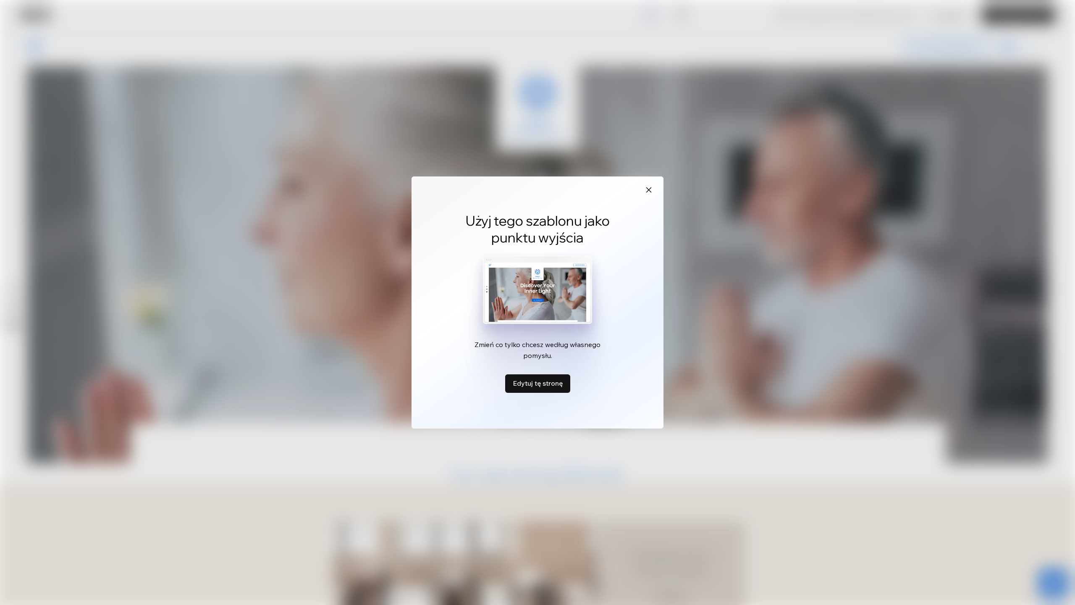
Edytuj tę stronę (538, 383)
